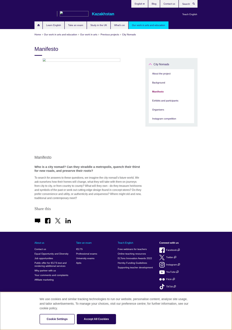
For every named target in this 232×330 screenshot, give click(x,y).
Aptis (78, 263)
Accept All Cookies (96, 319)
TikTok (170, 286)
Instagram (172, 264)
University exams (85, 258)
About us (39, 242)
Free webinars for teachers (132, 249)
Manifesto (158, 91)
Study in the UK (98, 25)
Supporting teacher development (135, 267)
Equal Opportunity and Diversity (51, 254)
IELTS (79, 249)
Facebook (171, 250)
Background (158, 82)
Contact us (169, 3)
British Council (44, 14)
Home (38, 25)
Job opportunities (43, 258)
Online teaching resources (132, 254)
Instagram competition (164, 118)
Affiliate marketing (44, 280)
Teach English (189, 14)
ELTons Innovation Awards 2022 (135, 258)
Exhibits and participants (165, 100)
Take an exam (75, 25)
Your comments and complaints (51, 275)
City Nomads (161, 64)
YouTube (171, 272)
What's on (119, 25)
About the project (161, 73)
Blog (154, 3)
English (139, 3)
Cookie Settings (57, 319)
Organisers (158, 109)
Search (195, 4)
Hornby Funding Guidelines (132, 263)
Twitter (170, 257)
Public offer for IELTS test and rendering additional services (50, 264)
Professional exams (86, 254)
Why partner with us (45, 270)
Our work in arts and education (148, 25)
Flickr (169, 279)
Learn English (53, 25)
